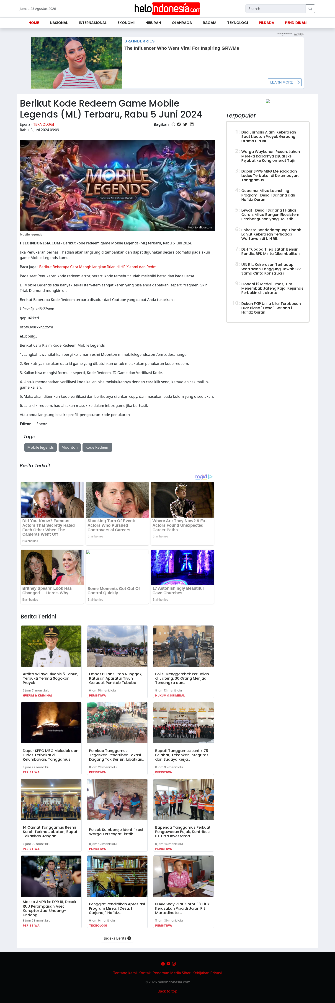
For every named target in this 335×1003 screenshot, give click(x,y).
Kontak (145, 972)
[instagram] (174, 963)
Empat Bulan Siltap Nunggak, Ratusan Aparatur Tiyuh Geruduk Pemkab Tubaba (115, 678)
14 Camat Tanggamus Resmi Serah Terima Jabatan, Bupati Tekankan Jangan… (50, 832)
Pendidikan (296, 22)
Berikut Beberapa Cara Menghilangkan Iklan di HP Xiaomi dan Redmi (98, 266)
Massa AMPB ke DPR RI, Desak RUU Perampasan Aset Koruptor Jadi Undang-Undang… (49, 908)
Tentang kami (125, 972)
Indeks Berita (115, 938)
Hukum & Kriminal (37, 695)
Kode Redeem (97, 447)
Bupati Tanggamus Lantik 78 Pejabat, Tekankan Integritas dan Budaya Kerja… (182, 755)
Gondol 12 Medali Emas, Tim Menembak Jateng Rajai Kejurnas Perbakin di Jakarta (272, 288)
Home (33, 22)
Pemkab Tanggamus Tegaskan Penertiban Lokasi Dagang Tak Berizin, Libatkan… (116, 755)
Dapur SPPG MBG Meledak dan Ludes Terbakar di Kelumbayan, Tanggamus (50, 755)
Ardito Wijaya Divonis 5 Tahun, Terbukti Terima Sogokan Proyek (50, 678)
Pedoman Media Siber (172, 972)
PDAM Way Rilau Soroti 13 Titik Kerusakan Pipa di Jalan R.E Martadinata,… (182, 908)
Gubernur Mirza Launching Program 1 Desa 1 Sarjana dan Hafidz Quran (268, 195)
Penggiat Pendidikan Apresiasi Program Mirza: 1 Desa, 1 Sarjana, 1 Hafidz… (117, 908)
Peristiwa (97, 695)
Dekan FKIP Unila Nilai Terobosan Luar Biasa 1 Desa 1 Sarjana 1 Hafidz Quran (271, 308)
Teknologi (43, 124)
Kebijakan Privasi (207, 972)
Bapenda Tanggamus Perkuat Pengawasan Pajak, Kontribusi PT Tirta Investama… (183, 832)
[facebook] (163, 963)
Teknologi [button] (237, 22)
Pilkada (266, 22)
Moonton (70, 447)
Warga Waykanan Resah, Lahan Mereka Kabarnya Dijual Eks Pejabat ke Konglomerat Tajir (270, 156)
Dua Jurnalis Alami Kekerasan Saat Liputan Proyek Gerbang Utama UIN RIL (268, 137)
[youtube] (168, 963)
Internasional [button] (93, 22)
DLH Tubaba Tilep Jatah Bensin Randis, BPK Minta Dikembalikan (270, 251)
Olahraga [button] (182, 22)
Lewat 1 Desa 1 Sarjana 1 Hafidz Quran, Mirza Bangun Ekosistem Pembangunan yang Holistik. (270, 215)
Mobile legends (40, 447)
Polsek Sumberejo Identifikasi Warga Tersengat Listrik (116, 832)
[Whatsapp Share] (173, 124)
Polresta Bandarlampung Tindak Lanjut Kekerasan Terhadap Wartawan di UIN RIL (271, 234)
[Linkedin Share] (191, 124)
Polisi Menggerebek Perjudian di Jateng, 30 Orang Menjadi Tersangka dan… (182, 678)
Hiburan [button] (153, 22)
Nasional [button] (59, 22)
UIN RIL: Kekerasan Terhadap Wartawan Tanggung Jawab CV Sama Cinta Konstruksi (271, 269)
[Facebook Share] (179, 124)
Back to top (167, 991)
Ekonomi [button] (126, 22)
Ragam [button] (209, 22)
